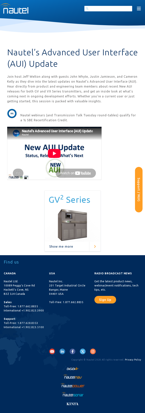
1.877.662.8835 (28, 306)
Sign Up (105, 299)
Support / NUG (139, 190)
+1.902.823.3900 (33, 310)
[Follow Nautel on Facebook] (73, 351)
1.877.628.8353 (28, 323)
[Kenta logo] (72, 402)
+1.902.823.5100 (33, 327)
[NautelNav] (72, 376)
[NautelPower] (72, 385)
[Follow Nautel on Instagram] (92, 351)
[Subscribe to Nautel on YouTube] (52, 351)
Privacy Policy (133, 359)
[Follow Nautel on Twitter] (82, 351)
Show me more (61, 246)
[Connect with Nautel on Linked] (62, 351)
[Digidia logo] (72, 367)
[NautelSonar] (72, 394)
